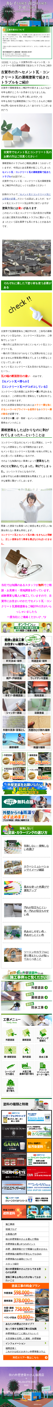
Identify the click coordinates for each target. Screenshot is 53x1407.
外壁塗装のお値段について (19, 1259)
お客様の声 (11, 1234)
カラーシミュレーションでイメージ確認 (36, 868)
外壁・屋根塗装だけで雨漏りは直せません (27, 1249)
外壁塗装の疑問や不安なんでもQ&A (24, 1254)
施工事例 (10, 1224)
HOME (5, 62)
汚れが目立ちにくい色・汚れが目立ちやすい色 (36, 911)
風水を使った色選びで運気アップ (36, 888)
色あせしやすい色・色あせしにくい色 (35, 933)
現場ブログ (11, 1229)
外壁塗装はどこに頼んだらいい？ (22, 1333)
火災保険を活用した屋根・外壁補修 (23, 1338)
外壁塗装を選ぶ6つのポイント (20, 1244)
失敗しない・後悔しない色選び (36, 847)
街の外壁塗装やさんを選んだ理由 (22, 1239)
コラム (14, 62)
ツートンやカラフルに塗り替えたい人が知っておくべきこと (36, 955)
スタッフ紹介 (12, 1264)
